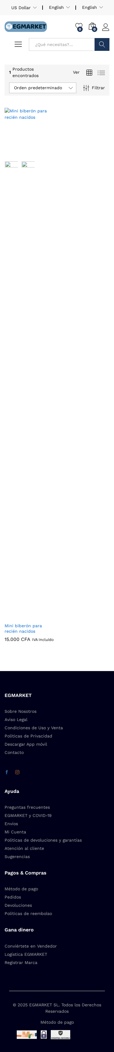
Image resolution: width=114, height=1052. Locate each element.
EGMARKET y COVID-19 (28, 815)
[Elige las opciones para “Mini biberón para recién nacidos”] (15, 154)
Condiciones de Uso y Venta (34, 727)
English (89, 7)
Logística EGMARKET (26, 954)
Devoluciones (18, 905)
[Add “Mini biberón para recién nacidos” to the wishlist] (43, 154)
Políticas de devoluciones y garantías (43, 840)
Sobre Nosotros (20, 711)
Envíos (11, 823)
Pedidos (13, 897)
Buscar (102, 44)
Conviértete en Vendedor (31, 946)
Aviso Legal (16, 719)
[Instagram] (17, 772)
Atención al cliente (24, 848)
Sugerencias (17, 856)
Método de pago (21, 888)
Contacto (14, 752)
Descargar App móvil (26, 744)
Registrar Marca (21, 962)
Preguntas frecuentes (27, 807)
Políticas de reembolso (28, 913)
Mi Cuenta (15, 831)
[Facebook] (7, 772)
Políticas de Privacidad (28, 736)
